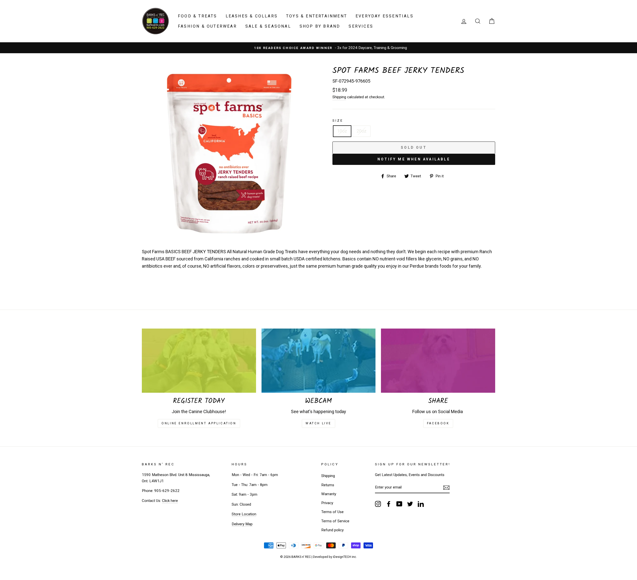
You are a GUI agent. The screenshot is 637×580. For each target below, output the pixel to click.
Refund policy (332, 530)
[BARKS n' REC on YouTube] (399, 504)
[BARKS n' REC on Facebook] (389, 504)
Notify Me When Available (413, 159)
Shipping (339, 97)
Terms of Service (335, 521)
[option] (318, 48)
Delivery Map (242, 524)
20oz (362, 131)
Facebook (438, 423)
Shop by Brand (320, 26)
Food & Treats (197, 16)
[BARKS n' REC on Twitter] (410, 504)
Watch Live (318, 423)
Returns (327, 485)
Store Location (244, 514)
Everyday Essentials (385, 16)
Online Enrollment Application (198, 423)
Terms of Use (332, 512)
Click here (170, 500)
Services (361, 26)
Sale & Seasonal (268, 26)
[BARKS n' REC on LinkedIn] (421, 504)
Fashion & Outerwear (207, 26)
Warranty (328, 494)
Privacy (327, 503)
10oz (342, 131)
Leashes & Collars (252, 16)
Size (337, 120)
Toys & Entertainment (316, 16)
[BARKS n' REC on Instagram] (378, 504)
